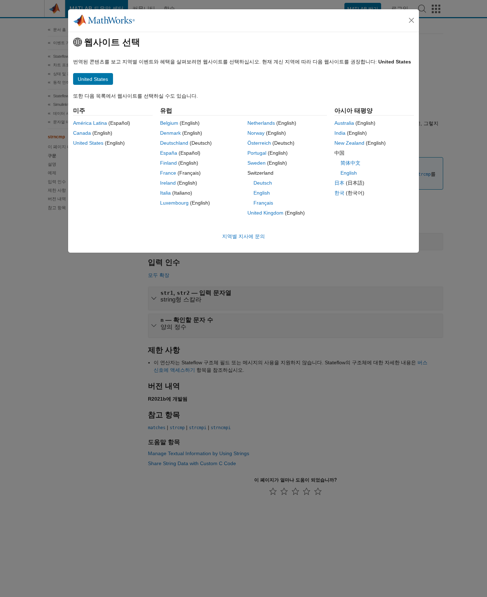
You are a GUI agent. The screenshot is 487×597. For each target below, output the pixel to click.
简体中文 (350, 163)
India (339, 133)
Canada (82, 133)
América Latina (90, 123)
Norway (256, 133)
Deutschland (174, 143)
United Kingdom (265, 213)
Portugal (256, 153)
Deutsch (262, 183)
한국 (339, 193)
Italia (165, 193)
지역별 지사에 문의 (243, 236)
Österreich (259, 143)
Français (263, 203)
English (261, 193)
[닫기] (411, 20)
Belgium (169, 123)
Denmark (170, 133)
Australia (344, 123)
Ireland (168, 183)
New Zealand (349, 143)
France (168, 173)
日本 (339, 183)
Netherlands (261, 123)
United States (88, 143)
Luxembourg (174, 203)
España (168, 153)
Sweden (256, 163)
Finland (168, 163)
